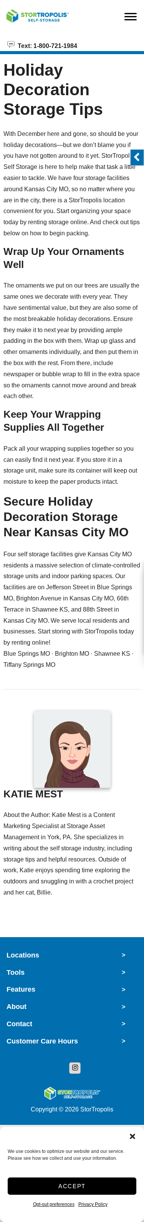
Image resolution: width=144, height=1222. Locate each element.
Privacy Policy (93, 1204)
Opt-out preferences (53, 1204)
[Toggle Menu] (130, 19)
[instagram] (75, 1068)
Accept (72, 1186)
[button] (132, 1136)
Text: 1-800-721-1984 (46, 45)
